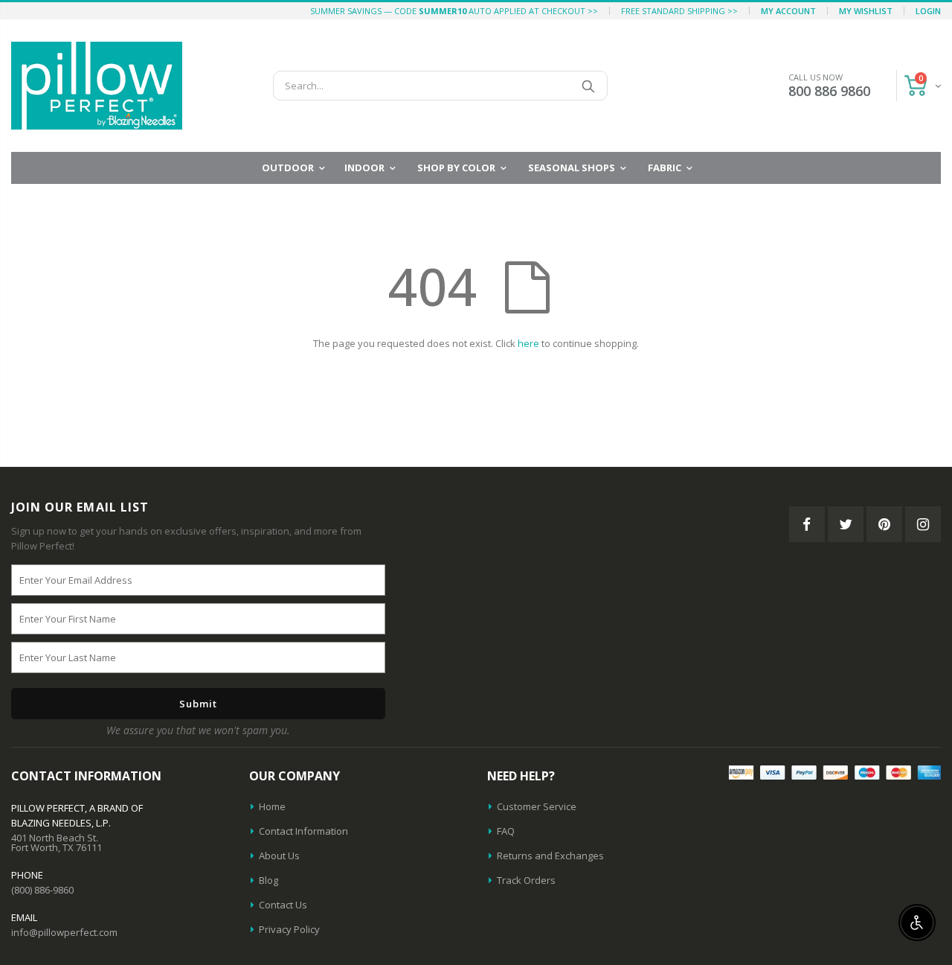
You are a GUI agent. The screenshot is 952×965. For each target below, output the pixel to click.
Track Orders (526, 880)
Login (928, 10)
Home (272, 806)
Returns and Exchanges (550, 855)
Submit (198, 703)
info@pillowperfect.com (64, 932)
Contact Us (283, 904)
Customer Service (536, 806)
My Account (788, 10)
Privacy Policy (289, 929)
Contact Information (303, 831)
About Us (279, 855)
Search (588, 85)
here (528, 343)
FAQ (506, 831)
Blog (268, 880)
